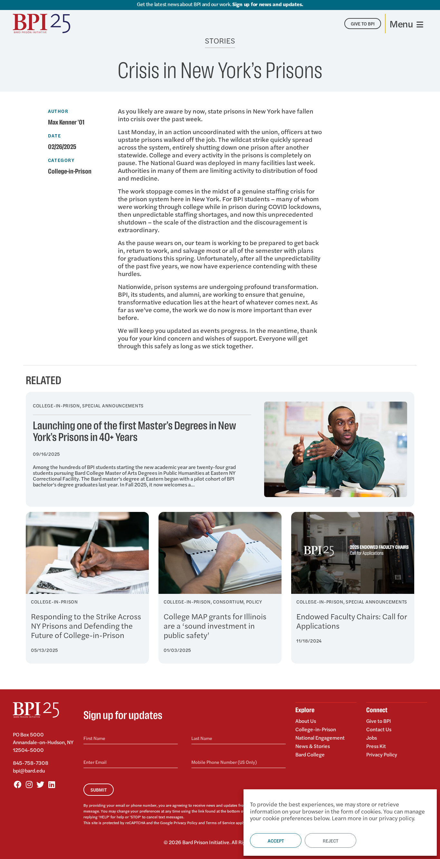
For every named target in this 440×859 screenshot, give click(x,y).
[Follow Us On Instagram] (29, 784)
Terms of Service (220, 822)
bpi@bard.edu (29, 770)
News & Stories (312, 746)
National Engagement (320, 737)
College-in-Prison (69, 171)
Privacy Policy (185, 822)
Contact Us (378, 729)
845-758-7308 (30, 762)
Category (61, 160)
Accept (276, 840)
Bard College (310, 754)
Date (54, 135)
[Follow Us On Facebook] (18, 784)
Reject (330, 840)
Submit (99, 789)
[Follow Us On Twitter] (40, 784)
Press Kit (376, 746)
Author (58, 111)
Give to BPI (378, 721)
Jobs (371, 737)
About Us (305, 721)
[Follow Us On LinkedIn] (51, 784)
